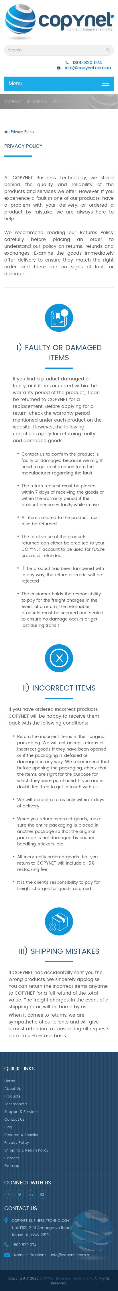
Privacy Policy (22, 131)
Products (12, 1096)
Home (9, 1081)
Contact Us (14, 1120)
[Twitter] (19, 1194)
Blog (8, 1127)
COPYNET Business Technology (66, 1278)
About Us (12, 1089)
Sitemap (11, 1166)
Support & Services (21, 1112)
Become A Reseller (21, 1135)
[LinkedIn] (31, 1194)
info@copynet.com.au (88, 68)
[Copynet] (59, 23)
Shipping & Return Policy (26, 1150)
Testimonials (15, 1104)
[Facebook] (8, 1194)
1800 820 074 (87, 63)
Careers (11, 1158)
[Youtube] (42, 1194)
